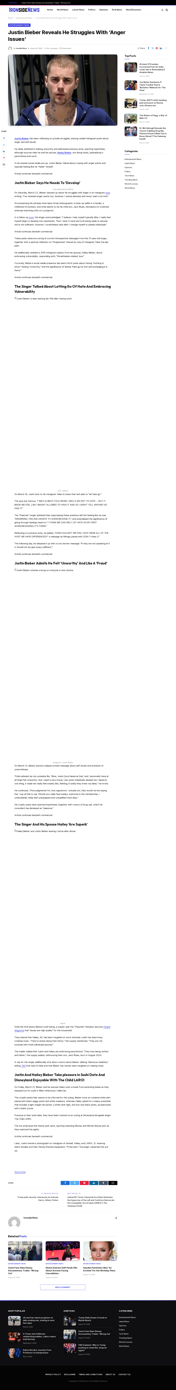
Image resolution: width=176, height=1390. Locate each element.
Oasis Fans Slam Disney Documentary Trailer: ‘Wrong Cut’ (46, 3)
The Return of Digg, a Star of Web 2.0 (153, 116)
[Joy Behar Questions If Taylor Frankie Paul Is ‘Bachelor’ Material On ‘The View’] (131, 85)
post (107, 192)
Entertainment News (19, 25)
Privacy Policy (53, 1374)
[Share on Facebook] (148, 48)
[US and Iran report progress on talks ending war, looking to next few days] (14, 1321)
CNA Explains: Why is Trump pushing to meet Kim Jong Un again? (92, 1348)
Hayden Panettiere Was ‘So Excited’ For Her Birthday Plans (99, 1269)
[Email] (3, 164)
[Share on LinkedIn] (161, 48)
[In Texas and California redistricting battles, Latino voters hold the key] (14, 1337)
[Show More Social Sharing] (166, 48)
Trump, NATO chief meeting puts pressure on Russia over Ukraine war (153, 103)
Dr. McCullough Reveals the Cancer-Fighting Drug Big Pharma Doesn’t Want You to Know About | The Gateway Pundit (153, 133)
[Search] (166, 10)
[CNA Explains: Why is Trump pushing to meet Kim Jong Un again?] (70, 1348)
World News (62, 9)
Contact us (125, 1374)
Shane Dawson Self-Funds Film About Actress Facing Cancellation (61, 1270)
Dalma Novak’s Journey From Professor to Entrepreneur (37, 1351)
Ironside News (21, 48)
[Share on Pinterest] (157, 48)
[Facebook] (3, 138)
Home (50, 9)
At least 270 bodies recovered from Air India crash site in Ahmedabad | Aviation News (152, 68)
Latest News (78, 9)
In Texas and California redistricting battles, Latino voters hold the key (39, 1336)
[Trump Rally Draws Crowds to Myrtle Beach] (70, 1321)
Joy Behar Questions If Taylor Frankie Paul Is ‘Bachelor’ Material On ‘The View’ (152, 86)
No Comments (52, 48)
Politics (91, 9)
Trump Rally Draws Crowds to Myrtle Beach (92, 1319)
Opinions (103, 9)
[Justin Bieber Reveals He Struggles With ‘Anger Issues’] (62, 90)
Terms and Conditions (90, 1374)
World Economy (133, 9)
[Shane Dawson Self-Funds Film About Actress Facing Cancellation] (63, 1250)
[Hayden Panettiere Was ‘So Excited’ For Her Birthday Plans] (100, 1250)
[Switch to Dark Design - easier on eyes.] (162, 10)
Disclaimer (70, 1374)
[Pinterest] (3, 157)
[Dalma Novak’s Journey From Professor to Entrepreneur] (14, 1353)
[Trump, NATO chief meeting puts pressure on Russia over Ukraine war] (131, 103)
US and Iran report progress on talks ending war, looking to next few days (38, 1320)
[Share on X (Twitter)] (152, 48)
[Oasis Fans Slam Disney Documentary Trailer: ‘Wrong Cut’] (25, 1250)
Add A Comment (62, 1287)
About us (110, 1374)
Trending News (131, 180)
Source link (20, 1172)
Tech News (117, 9)
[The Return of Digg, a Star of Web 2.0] (131, 118)
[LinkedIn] (3, 151)
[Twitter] (3, 144)
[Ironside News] (24, 10)
